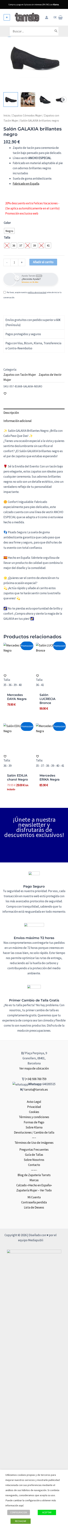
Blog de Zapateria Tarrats (34, 1175)
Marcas (34, 1180)
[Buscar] (56, 31)
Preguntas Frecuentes (34, 1150)
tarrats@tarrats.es (36, 1090)
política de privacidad (37, 292)
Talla (7, 237)
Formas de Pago (34, 1122)
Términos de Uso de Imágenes (34, 1143)
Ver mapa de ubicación (34, 1068)
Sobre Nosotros (34, 1160)
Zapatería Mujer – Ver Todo (34, 1190)
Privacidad (34, 1107)
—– (34, 1138)
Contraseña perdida (34, 1202)
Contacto (34, 1165)
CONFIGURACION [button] (18, 1512)
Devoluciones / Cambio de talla (34, 1132)
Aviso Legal (34, 1102)
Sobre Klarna (34, 1127)
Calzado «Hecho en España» (34, 1185)
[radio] (9, 231)
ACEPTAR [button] (46, 1512)
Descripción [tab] (11, 413)
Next (63, 99)
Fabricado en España (26, 184)
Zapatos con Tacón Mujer (19, 375)
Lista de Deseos (34, 1207)
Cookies (34, 1112)
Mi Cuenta (34, 1197)
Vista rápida (17, 668)
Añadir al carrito (43, 262)
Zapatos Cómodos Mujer (27, 115)
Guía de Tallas (34, 1155)
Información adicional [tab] (17, 421)
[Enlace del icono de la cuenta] (46, 17)
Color (7, 223)
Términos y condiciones (34, 1117)
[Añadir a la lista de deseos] (5, 393)
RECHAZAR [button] (20, 1521)
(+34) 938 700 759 (35, 1079)
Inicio (6, 115)
